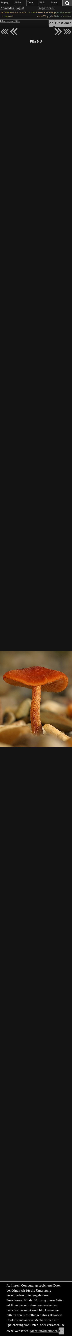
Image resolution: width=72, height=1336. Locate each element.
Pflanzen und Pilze (10, 21)
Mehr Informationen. (44, 1331)
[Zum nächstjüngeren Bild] (4, 31)
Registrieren (46, 8)
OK (61, 1331)
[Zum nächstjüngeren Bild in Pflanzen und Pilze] (13, 31)
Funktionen (63, 23)
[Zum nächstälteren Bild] (67, 31)
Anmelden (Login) (12, 8)
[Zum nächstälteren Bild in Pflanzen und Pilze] (58, 31)
